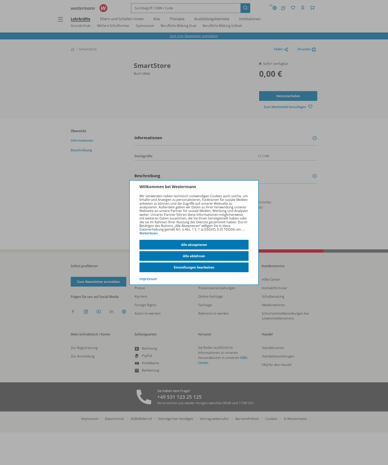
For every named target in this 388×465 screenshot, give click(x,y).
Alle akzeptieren (194, 245)
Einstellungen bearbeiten (194, 267)
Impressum (148, 279)
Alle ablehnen (194, 256)
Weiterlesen (148, 233)
